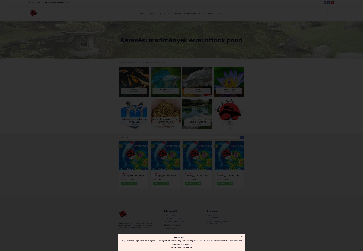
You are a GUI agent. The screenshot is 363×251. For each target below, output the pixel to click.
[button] (242, 237)
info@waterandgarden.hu (181, 248)
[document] (181, 125)
